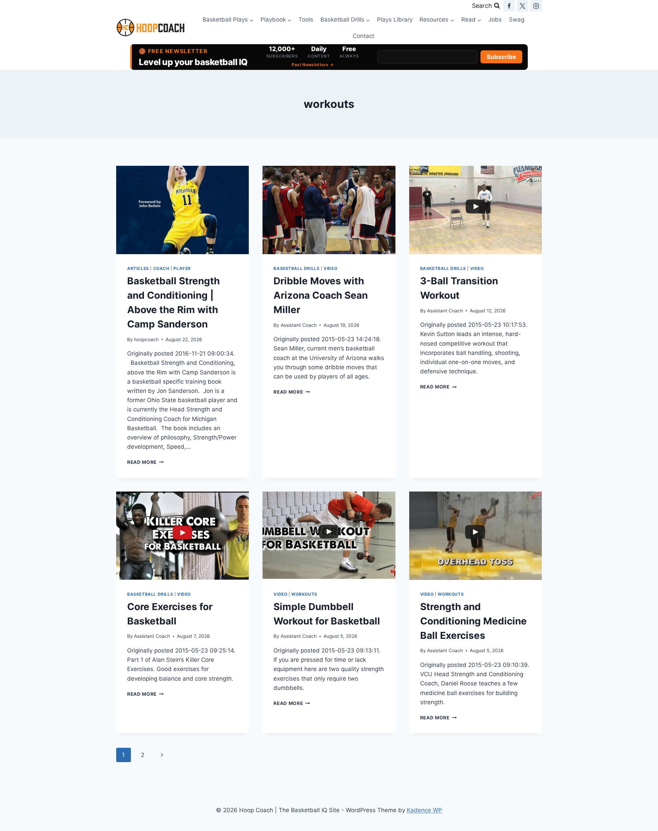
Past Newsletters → (312, 64)
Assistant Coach (299, 325)
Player (182, 268)
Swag (516, 19)
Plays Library (395, 19)
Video (330, 268)
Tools (305, 19)
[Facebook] (509, 6)
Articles (138, 268)
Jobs (495, 19)
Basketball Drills (296, 268)
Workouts (304, 594)
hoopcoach (146, 339)
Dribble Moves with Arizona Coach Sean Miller (320, 295)
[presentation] (182, 210)
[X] (522, 6)
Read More (145, 462)
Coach (161, 268)
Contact (363, 36)
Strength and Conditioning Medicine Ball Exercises (473, 621)
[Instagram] (536, 6)
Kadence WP (424, 810)
